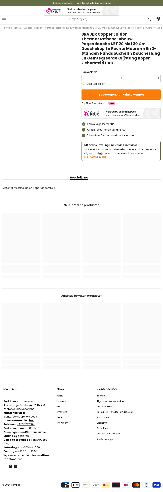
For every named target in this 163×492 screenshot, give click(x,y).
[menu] (4, 20)
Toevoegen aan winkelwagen (121, 94)
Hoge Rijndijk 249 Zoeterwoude (93, 3)
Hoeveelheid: (90, 72)
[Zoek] (150, 20)
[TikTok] (15, 466)
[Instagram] (10, 466)
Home (6, 28)
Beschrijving (79, 177)
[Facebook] (5, 466)
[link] (21, 271)
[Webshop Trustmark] (81, 11)
